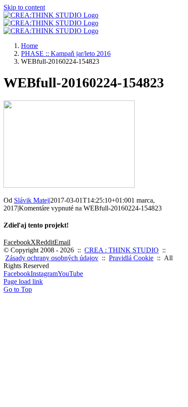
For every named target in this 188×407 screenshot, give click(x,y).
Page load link (23, 281)
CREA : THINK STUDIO (121, 250)
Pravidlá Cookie (131, 258)
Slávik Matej (31, 200)
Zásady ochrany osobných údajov (51, 258)
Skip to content (24, 7)
